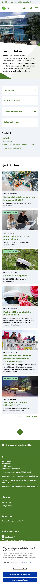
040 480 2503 (32, 486)
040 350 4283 (7, 482)
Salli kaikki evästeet (19, 580)
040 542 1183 (33, 476)
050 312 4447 (26, 472)
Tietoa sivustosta (25, 562)
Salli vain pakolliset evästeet (20, 574)
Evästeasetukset (20, 569)
